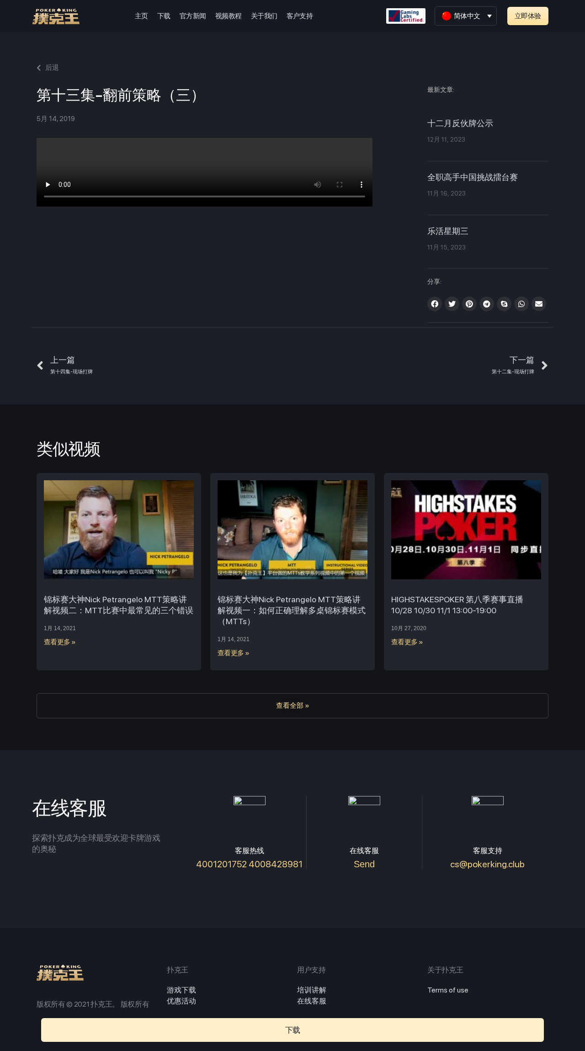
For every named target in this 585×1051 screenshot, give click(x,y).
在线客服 (311, 1001)
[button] (527, 16)
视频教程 (228, 16)
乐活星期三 (447, 232)
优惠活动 (181, 1001)
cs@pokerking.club (487, 864)
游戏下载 (181, 990)
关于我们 (264, 16)
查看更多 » (60, 642)
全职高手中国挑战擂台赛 (472, 178)
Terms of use (447, 990)
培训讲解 (311, 990)
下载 (163, 16)
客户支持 (300, 16)
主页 (141, 16)
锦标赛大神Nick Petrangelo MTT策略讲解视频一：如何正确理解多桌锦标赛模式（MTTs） (292, 610)
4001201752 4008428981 (249, 864)
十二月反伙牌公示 (460, 124)
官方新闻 (193, 16)
